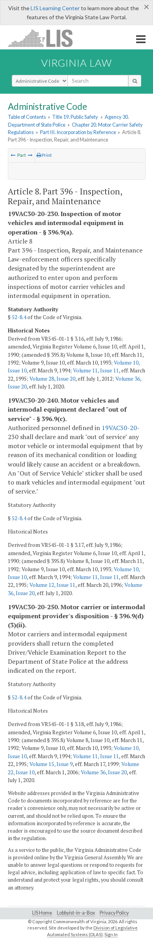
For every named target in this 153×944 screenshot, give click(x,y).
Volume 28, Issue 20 (52, 378)
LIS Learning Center (55, 8)
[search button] (134, 81)
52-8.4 (19, 317)
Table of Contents (27, 117)
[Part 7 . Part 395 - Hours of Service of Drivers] (13, 155)
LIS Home (42, 913)
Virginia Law (76, 63)
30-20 (128, 427)
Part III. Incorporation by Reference (78, 132)
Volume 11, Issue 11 (96, 370)
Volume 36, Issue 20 (104, 772)
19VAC (111, 427)
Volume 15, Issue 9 (51, 764)
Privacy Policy (114, 913)
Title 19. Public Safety (75, 117)
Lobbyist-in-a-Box (76, 913)
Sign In (111, 934)
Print (46, 155)
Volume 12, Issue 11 (52, 584)
